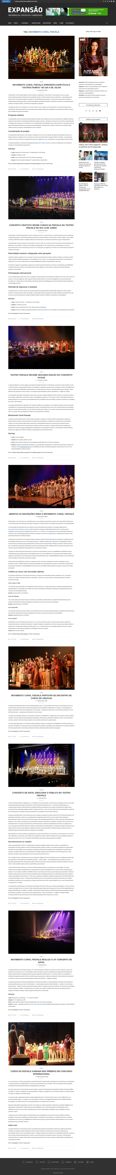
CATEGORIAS (24, 23)
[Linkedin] (109, 1)
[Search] (107, 23)
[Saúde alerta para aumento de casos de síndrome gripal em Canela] (85, 155)
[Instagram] (107, 1)
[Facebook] (103, 1)
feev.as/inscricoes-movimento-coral (17, 529)
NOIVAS (16, 23)
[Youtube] (111, 1)
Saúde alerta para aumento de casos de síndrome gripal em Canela (85, 165)
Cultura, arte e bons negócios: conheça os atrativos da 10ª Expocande (93, 146)
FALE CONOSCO (70, 23)
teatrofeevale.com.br (46, 309)
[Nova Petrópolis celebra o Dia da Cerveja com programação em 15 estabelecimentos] (85, 177)
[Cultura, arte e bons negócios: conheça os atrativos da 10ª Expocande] (93, 133)
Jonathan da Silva (42, 90)
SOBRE (55, 23)
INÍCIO (9, 23)
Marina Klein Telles (42, 516)
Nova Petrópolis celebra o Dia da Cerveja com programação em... (34, 1)
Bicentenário (47, 23)
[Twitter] (105, 1)
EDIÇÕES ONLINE (36, 23)
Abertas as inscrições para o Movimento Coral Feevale (41, 514)
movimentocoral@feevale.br (48, 533)
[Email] (113, 1)
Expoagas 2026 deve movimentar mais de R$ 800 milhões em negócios (101, 186)
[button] (12, 1)
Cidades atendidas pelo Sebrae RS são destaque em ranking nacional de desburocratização (100, 166)
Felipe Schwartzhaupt (42, 1076)
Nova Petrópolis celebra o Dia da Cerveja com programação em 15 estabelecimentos (84, 187)
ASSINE (61, 23)
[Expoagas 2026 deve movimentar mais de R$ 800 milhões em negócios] (101, 177)
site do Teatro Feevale (44, 143)
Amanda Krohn (42, 798)
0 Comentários (25, 169)
